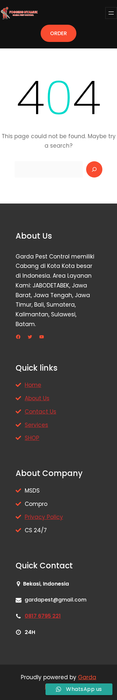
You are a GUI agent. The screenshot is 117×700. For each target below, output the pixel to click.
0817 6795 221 (43, 616)
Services (36, 425)
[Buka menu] (111, 13)
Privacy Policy (44, 517)
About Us (37, 398)
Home (33, 385)
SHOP (32, 438)
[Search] (94, 169)
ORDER (58, 33)
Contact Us (40, 412)
